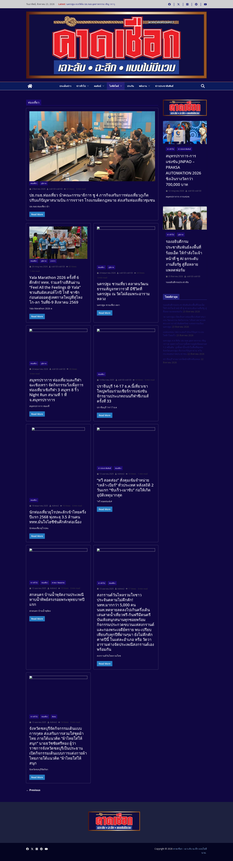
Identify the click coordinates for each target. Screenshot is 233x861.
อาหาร (53, 261)
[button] (87, 86)
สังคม (54, 716)
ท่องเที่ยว (34, 183)
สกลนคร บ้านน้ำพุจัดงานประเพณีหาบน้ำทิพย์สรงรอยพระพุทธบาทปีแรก (56, 599)
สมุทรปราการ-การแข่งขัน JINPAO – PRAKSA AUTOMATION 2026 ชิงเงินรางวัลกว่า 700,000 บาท (183, 170)
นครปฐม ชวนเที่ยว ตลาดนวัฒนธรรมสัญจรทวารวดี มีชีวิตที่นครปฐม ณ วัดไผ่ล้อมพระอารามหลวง (123, 291)
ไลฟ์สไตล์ (114, 85)
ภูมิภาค (43, 183)
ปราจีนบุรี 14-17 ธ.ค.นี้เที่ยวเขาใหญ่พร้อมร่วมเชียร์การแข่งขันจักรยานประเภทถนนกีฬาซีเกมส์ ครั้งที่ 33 (123, 393)
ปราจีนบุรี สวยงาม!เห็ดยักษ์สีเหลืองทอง (181, 359)
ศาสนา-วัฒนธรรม (58, 583)
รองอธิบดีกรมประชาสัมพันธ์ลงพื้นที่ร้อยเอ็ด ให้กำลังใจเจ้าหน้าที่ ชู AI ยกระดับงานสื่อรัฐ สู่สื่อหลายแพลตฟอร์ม (184, 256)
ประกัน (130, 85)
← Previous (33, 790)
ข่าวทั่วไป (81, 85)
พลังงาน (143, 85)
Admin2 (55, 505)
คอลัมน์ (97, 85)
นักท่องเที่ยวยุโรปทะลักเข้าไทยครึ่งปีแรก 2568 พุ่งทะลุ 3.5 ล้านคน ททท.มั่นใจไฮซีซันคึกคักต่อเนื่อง (57, 516)
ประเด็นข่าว (65, 85)
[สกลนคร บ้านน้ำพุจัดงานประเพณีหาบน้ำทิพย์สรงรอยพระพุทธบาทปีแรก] (58, 564)
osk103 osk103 (56, 189)
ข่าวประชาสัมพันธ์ (164, 85)
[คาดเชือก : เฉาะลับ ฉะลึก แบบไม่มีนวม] (29, 86)
